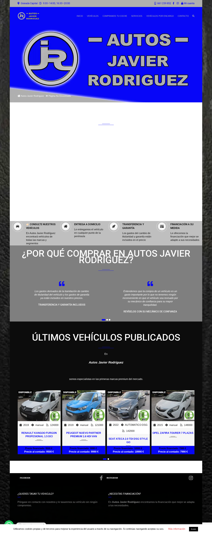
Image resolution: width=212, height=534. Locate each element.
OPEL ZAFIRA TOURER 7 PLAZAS (173, 433)
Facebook (25, 478)
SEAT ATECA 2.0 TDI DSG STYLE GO (128, 441)
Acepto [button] (193, 529)
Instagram (112, 478)
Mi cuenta (188, 3)
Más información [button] (176, 528)
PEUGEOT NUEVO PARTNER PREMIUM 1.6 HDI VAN (83, 435)
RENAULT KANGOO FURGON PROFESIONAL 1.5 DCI (39, 435)
